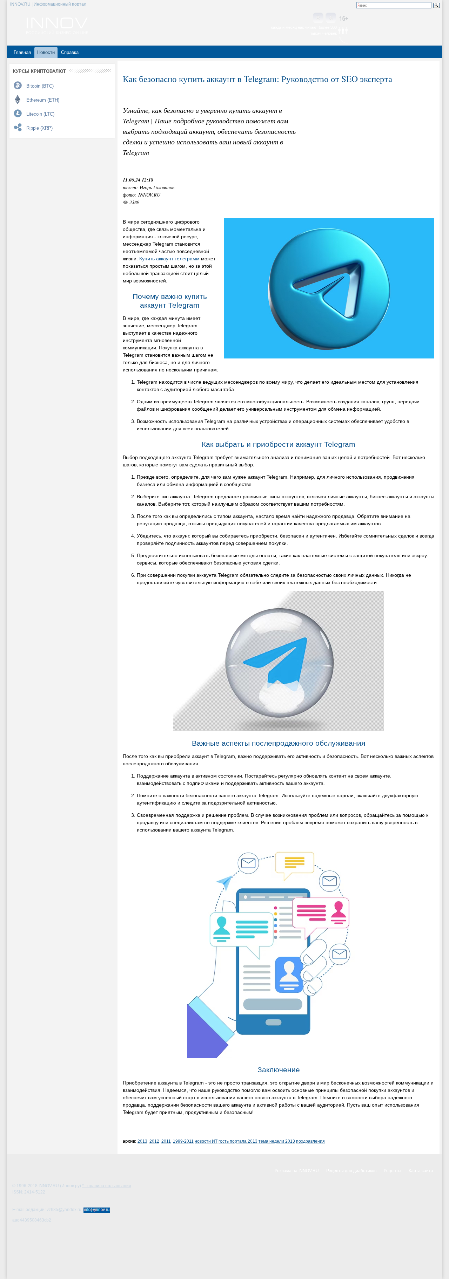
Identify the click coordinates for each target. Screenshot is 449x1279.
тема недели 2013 (277, 1141)
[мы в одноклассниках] (331, 18)
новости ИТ (206, 1141)
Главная (22, 52)
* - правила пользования (106, 1185)
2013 (142, 1141)
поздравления (310, 1141)
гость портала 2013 (238, 1141)
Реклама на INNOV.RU (297, 1170)
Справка (70, 52)
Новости (46, 52)
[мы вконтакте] (318, 18)
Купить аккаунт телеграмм (169, 258)
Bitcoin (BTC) (40, 86)
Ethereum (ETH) (42, 100)
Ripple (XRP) (39, 128)
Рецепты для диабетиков (351, 1170)
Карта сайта (421, 1170)
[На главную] (57, 32)
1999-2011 (183, 1141)
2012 (154, 1141)
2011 (166, 1141)
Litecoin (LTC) (40, 114)
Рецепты (392, 1170)
